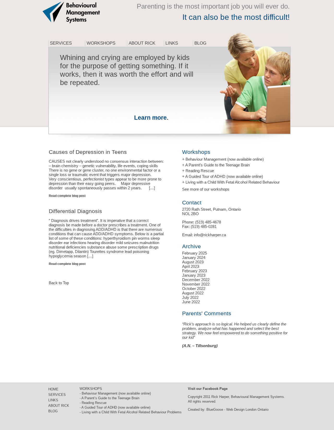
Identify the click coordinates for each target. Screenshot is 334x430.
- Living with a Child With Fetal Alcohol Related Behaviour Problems (131, 412)
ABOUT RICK (58, 406)
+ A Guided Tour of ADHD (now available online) (222, 176)
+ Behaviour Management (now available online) (223, 159)
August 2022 (193, 293)
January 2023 (193, 275)
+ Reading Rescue (198, 170)
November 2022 (196, 284)
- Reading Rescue (93, 403)
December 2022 (196, 279)
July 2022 (190, 297)
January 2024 (193, 257)
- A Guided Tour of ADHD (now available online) (115, 407)
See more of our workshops (205, 189)
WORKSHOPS (91, 389)
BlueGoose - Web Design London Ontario (237, 409)
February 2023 (194, 271)
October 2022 (193, 288)
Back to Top (59, 283)
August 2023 (193, 262)
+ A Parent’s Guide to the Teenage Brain (216, 165)
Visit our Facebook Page (208, 389)
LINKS (53, 400)
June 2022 (191, 302)
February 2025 (194, 253)
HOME (53, 389)
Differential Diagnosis (75, 211)
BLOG (53, 411)
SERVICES (57, 395)
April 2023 (190, 266)
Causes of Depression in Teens (88, 152)
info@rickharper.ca (210, 235)
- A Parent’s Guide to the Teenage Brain (109, 398)
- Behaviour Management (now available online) (115, 393)
